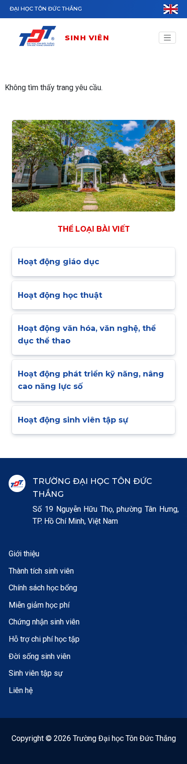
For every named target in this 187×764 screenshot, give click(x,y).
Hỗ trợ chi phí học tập (44, 639)
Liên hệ (21, 690)
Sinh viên (87, 37)
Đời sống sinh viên (39, 656)
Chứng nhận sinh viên (44, 621)
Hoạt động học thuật (60, 295)
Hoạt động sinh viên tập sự (73, 419)
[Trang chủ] (41, 37)
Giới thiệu (24, 553)
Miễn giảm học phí (39, 605)
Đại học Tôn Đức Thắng (46, 8)
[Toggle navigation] (167, 38)
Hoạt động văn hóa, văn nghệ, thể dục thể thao (87, 334)
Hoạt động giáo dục (58, 261)
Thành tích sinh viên (41, 571)
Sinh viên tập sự (36, 673)
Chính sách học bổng (43, 587)
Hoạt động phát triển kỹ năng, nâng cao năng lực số (91, 380)
